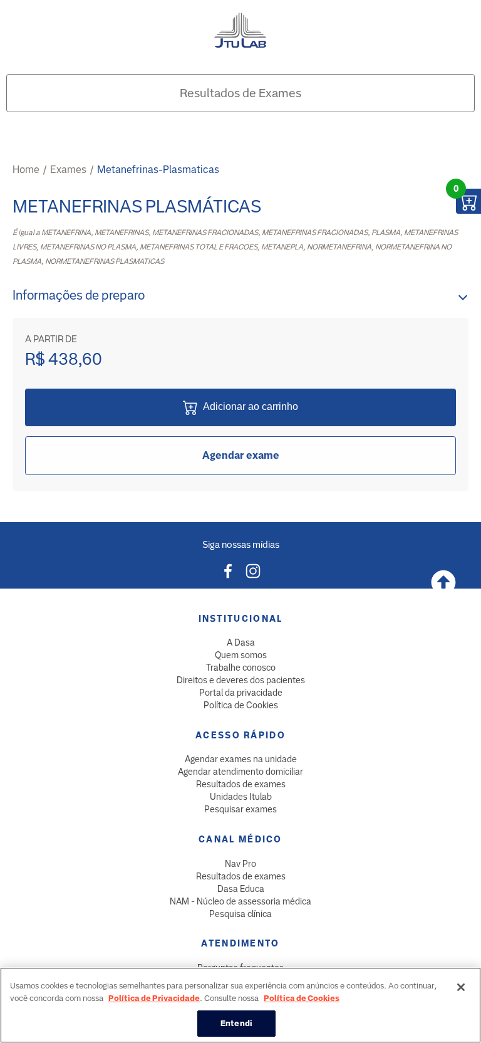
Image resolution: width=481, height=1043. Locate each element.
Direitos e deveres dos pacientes (241, 680)
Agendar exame (240, 455)
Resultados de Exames (240, 93)
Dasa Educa (240, 889)
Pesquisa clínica (240, 914)
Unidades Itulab (241, 797)
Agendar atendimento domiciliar (240, 772)
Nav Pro (240, 864)
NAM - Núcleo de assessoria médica (240, 901)
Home (26, 170)
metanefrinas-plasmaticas (158, 170)
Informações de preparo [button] (79, 295)
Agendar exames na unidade (241, 759)
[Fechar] (461, 987)
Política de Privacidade (154, 998)
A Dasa (241, 642)
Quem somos (241, 655)
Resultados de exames (241, 784)
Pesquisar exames (240, 809)
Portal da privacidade (240, 693)
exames (68, 170)
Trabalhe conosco (241, 668)
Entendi (236, 1023)
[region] (240, 1005)
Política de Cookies (241, 705)
